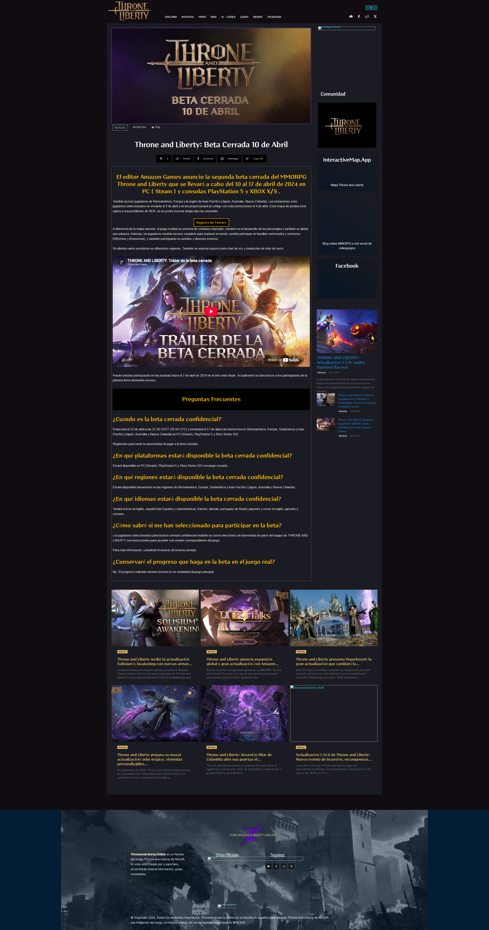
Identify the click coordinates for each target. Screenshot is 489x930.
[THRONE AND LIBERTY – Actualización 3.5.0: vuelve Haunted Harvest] (347, 331)
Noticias (120, 128)
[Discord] (351, 17)
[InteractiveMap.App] (347, 172)
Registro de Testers (211, 222)
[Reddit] (367, 17)
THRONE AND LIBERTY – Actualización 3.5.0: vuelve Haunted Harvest (341, 362)
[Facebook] (359, 17)
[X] (375, 17)
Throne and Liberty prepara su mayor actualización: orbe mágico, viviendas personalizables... (149, 759)
